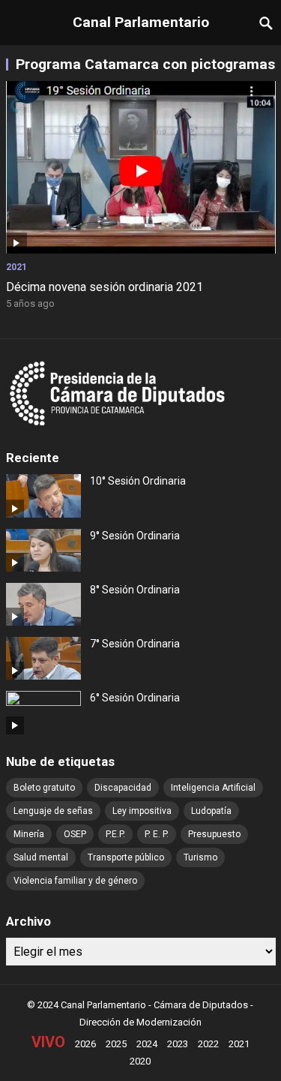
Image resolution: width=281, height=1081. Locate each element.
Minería (28, 834)
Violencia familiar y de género (75, 880)
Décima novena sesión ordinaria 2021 (104, 287)
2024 (146, 1043)
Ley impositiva (142, 811)
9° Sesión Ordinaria (135, 536)
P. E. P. (157, 834)
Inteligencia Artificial (213, 787)
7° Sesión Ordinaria (135, 644)
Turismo (200, 857)
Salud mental (40, 857)
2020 (140, 1061)
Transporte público (126, 857)
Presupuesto (214, 834)
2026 (85, 1043)
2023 (177, 1043)
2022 (208, 1043)
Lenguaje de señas (53, 811)
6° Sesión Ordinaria (135, 698)
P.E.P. (115, 834)
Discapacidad (122, 787)
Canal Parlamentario (141, 22)
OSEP (75, 834)
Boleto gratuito (44, 787)
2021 (16, 267)
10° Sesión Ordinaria (138, 481)
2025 (116, 1043)
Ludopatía (211, 811)
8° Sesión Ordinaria (135, 590)
